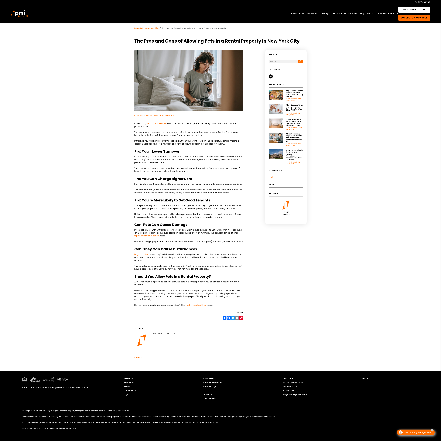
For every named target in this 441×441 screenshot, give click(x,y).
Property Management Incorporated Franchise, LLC (65, 387)
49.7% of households (156, 123)
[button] (271, 76)
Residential (129, 382)
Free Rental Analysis (388, 13)
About (370, 13)
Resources (338, 13)
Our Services (295, 13)
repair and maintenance (146, 235)
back (139, 357)
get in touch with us (196, 305)
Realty (325, 13)
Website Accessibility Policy (263, 416)
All (272, 177)
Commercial (130, 390)
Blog (362, 13)
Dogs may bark (141, 254)
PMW (103, 411)
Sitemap (111, 411)
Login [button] (126, 394)
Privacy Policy (123, 411)
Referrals (353, 13)
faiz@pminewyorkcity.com (295, 394)
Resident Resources (212, 382)
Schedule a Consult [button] (414, 17)
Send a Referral (210, 398)
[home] (20, 13)
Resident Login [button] (210, 386)
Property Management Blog (146, 28)
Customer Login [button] (414, 9)
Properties (312, 13)
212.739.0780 (424, 2)
